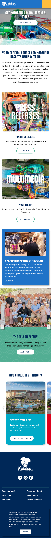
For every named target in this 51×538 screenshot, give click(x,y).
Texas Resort (7, 495)
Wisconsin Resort (8, 491)
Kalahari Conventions (34, 499)
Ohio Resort (6, 499)
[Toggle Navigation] (46, 4)
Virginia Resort (32, 495)
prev (2, 326)
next (49, 326)
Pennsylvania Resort (34, 491)
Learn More (25, 151)
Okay (25, 531)
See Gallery (25, 219)
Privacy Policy (13, 524)
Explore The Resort (21, 438)
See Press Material (25, 23)
